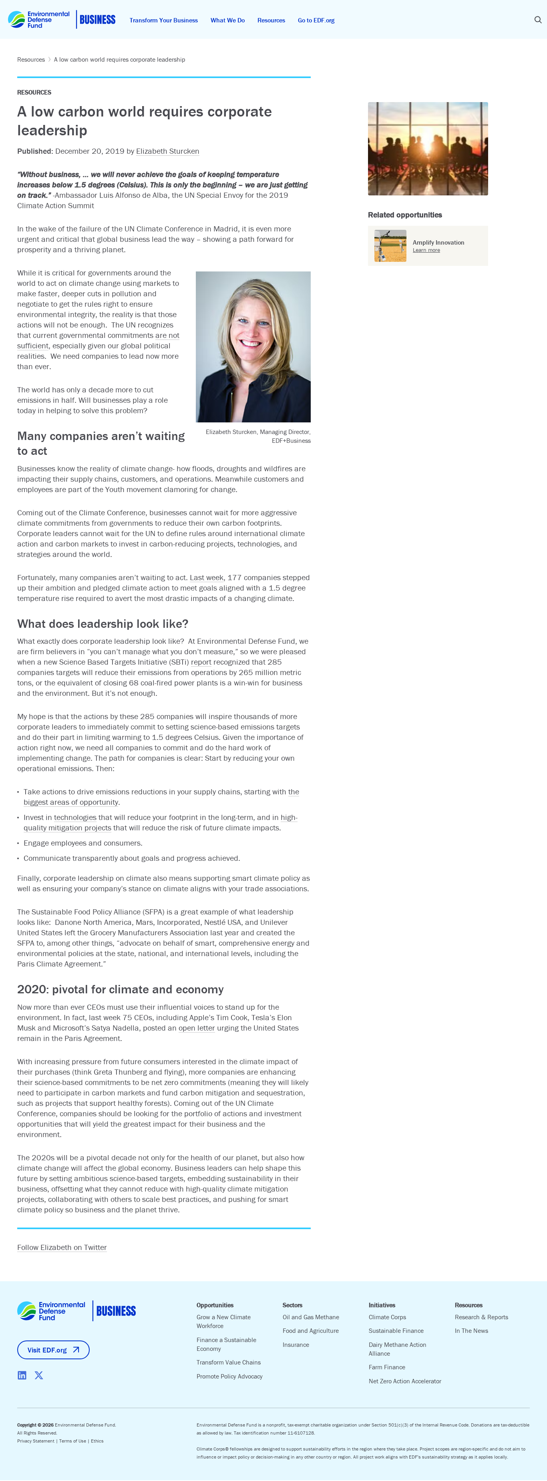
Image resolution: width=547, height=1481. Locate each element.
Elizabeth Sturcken (167, 151)
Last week (206, 577)
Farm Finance (387, 1367)
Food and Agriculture (311, 1330)
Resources (271, 20)
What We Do (228, 20)
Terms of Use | (75, 1441)
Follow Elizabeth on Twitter (62, 1247)
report (201, 662)
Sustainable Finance (396, 1330)
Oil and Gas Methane (311, 1317)
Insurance (296, 1344)
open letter (197, 1028)
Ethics (97, 1441)
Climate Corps (387, 1317)
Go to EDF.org (316, 20)
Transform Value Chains (229, 1362)
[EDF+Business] (61, 19)
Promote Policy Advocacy (230, 1376)
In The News (471, 1330)
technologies (75, 817)
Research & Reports (481, 1317)
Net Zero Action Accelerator (405, 1381)
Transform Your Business (164, 20)
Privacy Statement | (38, 1441)
